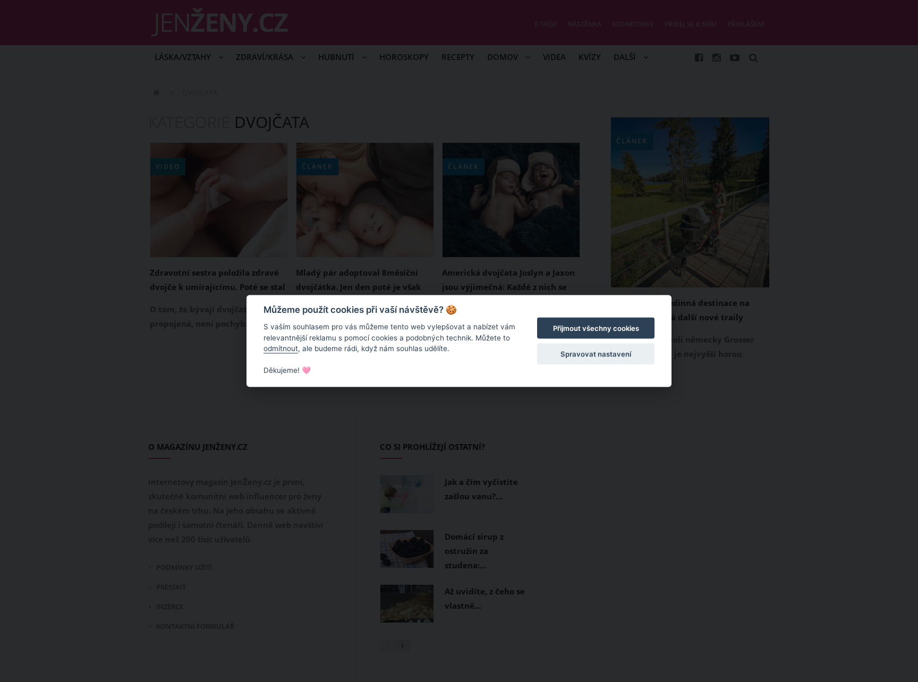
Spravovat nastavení (595, 353)
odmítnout (281, 348)
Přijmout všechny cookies (596, 328)
